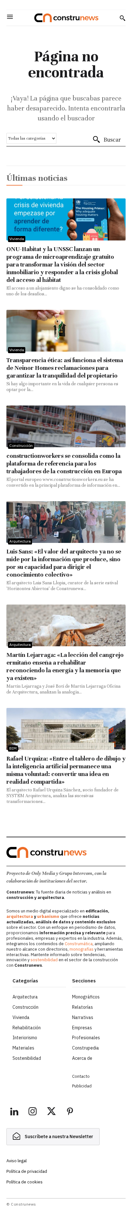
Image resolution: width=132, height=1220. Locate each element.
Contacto (81, 1076)
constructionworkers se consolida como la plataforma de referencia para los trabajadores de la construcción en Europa (64, 463)
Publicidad (82, 1086)
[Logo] (66, 17)
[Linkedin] (14, 1112)
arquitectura (19, 916)
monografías (82, 949)
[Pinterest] (70, 1112)
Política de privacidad (26, 1171)
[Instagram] (32, 1112)
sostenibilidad (44, 960)
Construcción (21, 445)
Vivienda (16, 238)
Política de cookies (24, 1182)
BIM (13, 748)
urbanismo (48, 916)
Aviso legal (16, 1160)
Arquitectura (20, 541)
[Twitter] (51, 1112)
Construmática (79, 943)
